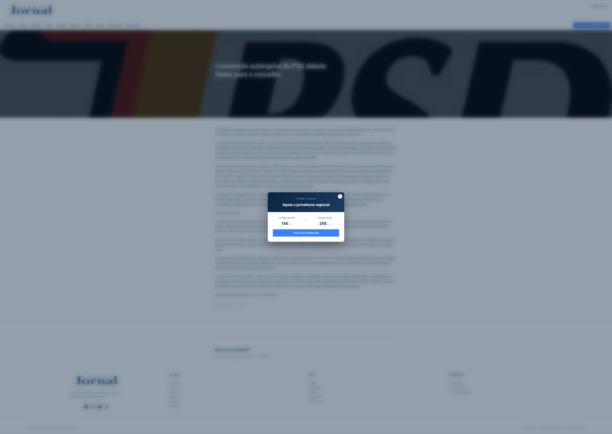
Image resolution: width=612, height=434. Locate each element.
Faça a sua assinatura (306, 233)
